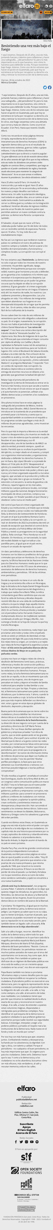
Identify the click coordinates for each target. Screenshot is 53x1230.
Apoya (27, 1127)
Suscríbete (26, 1124)
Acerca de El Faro (26, 1133)
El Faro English (26, 1130)
